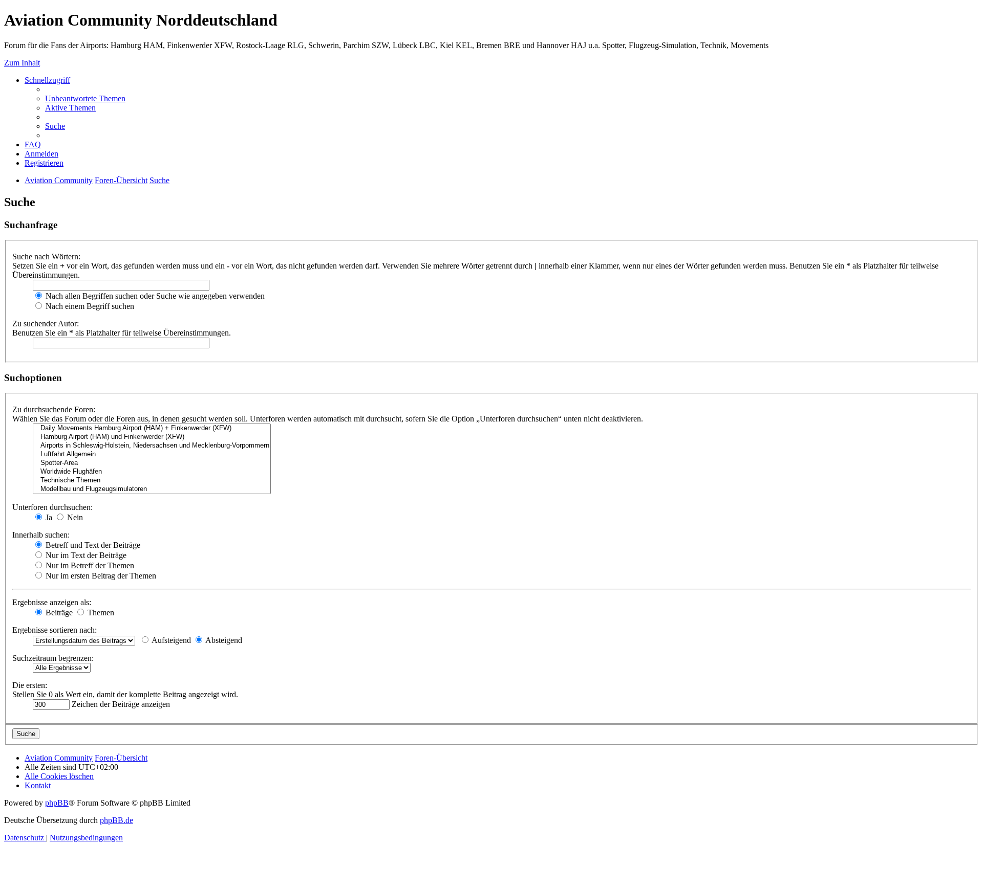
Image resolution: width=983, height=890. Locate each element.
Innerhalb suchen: (41, 534)
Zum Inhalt (22, 62)
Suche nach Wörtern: (46, 256)
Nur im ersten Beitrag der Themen (100, 575)
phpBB (57, 802)
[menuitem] (85, 98)
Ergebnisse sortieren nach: (54, 630)
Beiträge (58, 612)
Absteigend (223, 640)
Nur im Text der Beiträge (85, 555)
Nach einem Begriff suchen (89, 306)
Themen (100, 612)
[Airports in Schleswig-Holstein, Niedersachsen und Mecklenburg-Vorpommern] (151, 445)
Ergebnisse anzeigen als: (51, 602)
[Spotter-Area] (151, 463)
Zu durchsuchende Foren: (53, 409)
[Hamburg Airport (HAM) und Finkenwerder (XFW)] (151, 437)
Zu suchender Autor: (45, 323)
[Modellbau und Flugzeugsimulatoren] (151, 489)
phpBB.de (116, 820)
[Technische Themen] (151, 480)
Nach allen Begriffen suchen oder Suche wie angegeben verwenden (154, 296)
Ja (48, 517)
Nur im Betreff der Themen (89, 565)
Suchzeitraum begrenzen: (53, 658)
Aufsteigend (170, 640)
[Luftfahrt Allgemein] (151, 454)
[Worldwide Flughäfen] (151, 472)
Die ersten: (29, 685)
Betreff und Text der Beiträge (92, 545)
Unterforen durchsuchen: (52, 507)
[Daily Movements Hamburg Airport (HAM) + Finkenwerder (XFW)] (151, 428)
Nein (74, 517)
